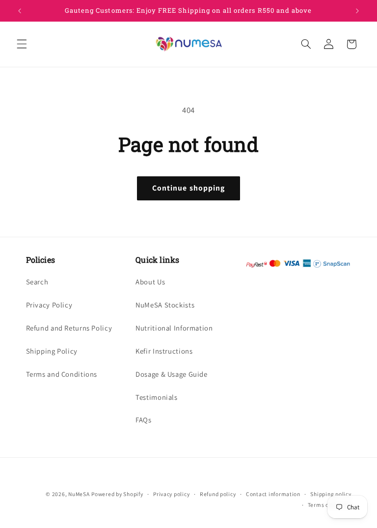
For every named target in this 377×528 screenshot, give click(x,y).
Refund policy (218, 494)
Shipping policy (330, 494)
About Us (150, 281)
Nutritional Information (174, 328)
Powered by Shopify (117, 494)
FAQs (143, 419)
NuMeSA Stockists (164, 304)
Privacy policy (171, 494)
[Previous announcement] (19, 11)
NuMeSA (78, 494)
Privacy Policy (49, 304)
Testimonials (156, 397)
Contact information (273, 494)
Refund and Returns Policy (69, 328)
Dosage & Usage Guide (171, 374)
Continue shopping (188, 188)
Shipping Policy (52, 351)
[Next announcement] (357, 11)
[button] (21, 44)
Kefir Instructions (163, 351)
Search (37, 281)
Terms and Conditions (62, 374)
